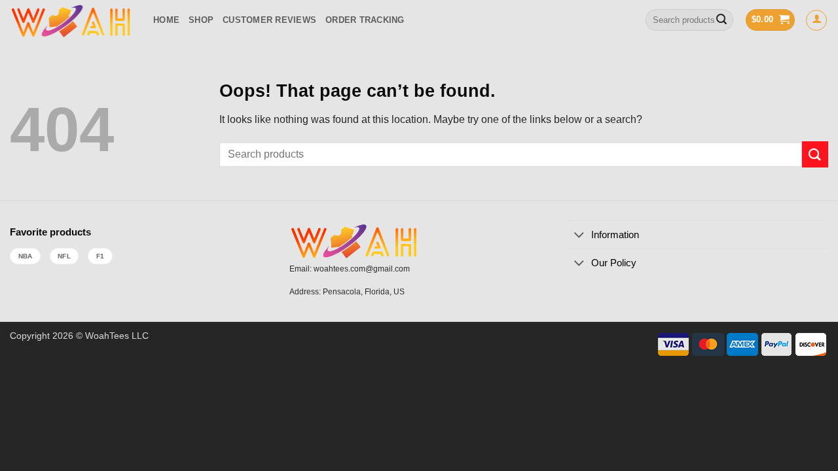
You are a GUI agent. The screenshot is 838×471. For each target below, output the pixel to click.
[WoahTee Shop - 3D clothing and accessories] (72, 19)
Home (166, 20)
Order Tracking (365, 20)
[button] (770, 20)
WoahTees (107, 335)
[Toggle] (579, 236)
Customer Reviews (269, 20)
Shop (201, 20)
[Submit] (721, 20)
